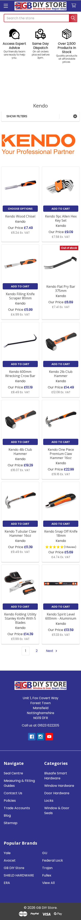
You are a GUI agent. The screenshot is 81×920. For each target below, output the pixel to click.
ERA (7, 882)
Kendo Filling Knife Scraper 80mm (20, 296)
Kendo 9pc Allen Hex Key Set (61, 218)
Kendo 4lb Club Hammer (20, 451)
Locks (48, 800)
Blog (7, 815)
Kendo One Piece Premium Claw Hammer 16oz (61, 453)
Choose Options (20, 208)
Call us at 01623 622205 (40, 725)
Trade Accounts (17, 808)
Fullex (46, 875)
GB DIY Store (14, 868)
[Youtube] (49, 736)
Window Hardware (59, 785)
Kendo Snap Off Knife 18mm (60, 533)
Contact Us (13, 793)
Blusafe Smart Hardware (55, 776)
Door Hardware (56, 793)
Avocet (10, 860)
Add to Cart (61, 208)
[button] (14, 44)
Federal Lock (52, 860)
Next (50, 650)
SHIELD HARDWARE (19, 875)
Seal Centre (13, 773)
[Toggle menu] (5, 5)
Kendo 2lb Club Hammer (60, 373)
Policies (10, 800)
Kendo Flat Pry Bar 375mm (60, 288)
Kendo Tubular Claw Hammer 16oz (20, 533)
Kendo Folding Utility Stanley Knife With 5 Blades (20, 618)
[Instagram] (40, 736)
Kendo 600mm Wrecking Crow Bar (20, 373)
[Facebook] (32, 736)
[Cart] (74, 5)
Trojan (47, 868)
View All (48, 882)
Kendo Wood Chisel (20, 216)
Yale (7, 853)
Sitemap (10, 823)
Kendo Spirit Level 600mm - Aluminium (60, 616)
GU (44, 853)
